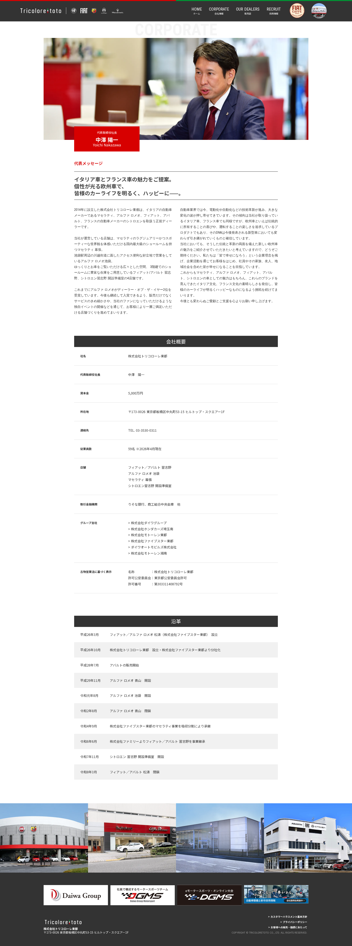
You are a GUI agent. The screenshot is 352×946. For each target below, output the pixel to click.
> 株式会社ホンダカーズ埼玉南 (150, 528)
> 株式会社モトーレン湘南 (147, 553)
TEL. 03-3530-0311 (144, 430)
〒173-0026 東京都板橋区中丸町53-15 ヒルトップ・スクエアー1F (176, 411)
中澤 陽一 (136, 374)
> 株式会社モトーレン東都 (147, 534)
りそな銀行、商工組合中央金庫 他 (154, 504)
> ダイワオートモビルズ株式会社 (152, 547)
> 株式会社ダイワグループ (147, 522)
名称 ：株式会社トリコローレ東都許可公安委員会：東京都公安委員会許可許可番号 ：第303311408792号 (160, 577)
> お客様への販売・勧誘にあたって (287, 927)
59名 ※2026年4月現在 (145, 448)
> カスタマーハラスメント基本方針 (287, 916)
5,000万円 (135, 393)
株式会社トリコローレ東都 (147, 356)
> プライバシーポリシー (293, 922)
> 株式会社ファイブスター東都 (150, 540)
